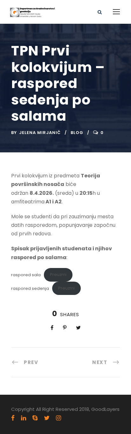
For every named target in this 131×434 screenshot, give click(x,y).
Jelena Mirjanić (40, 133)
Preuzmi (58, 274)
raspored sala (26, 274)
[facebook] (13, 418)
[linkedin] (23, 418)
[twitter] (47, 418)
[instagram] (58, 418)
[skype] (35, 418)
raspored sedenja (30, 288)
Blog (77, 133)
